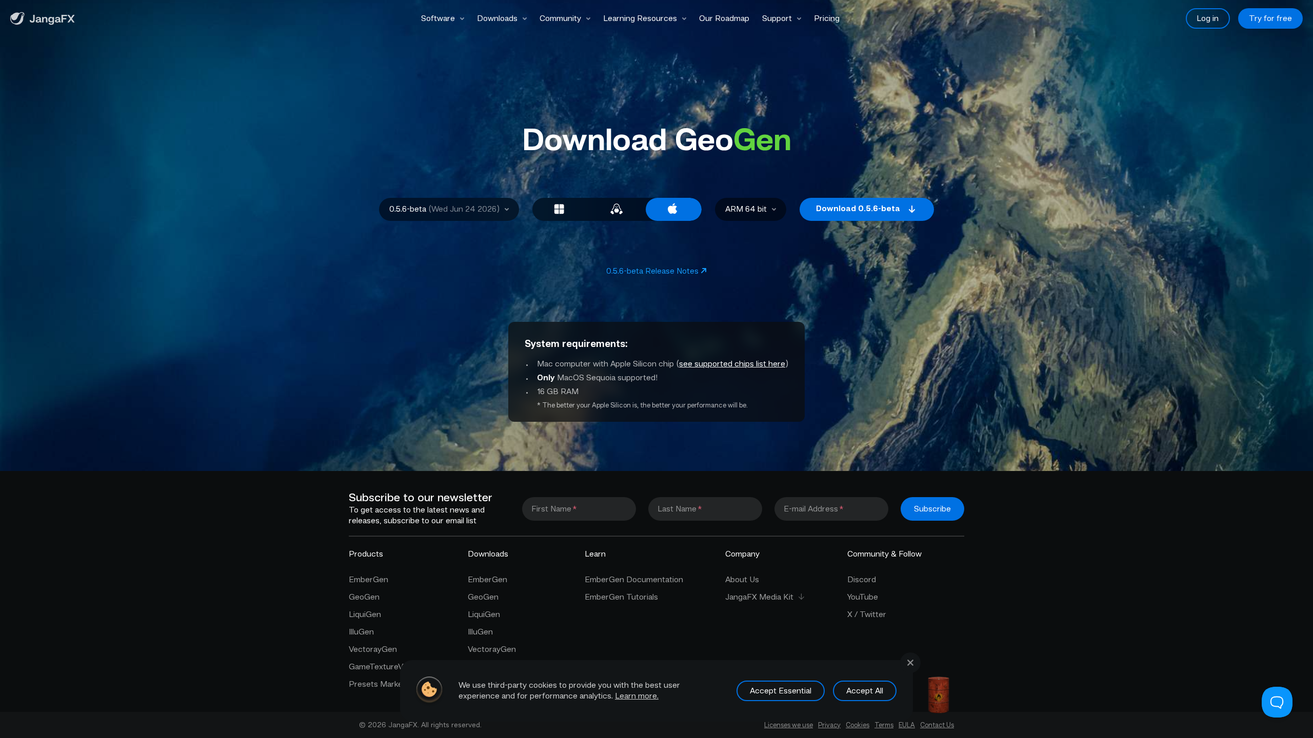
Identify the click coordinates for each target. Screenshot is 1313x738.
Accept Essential (780, 690)
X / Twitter (866, 614)
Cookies (857, 725)
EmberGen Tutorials (621, 597)
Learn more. (637, 696)
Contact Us (937, 725)
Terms (883, 725)
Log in (1208, 18)
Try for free (1270, 18)
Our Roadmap (724, 18)
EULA (907, 725)
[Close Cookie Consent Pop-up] (910, 662)
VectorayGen (373, 649)
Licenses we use (788, 725)
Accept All (864, 690)
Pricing (827, 18)
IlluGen (361, 632)
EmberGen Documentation (634, 579)
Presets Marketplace (387, 684)
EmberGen (368, 579)
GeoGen (364, 597)
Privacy (829, 725)
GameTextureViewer (386, 666)
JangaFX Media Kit (759, 597)
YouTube (862, 597)
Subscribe (932, 509)
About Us (742, 579)
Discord (861, 579)
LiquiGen (365, 614)
